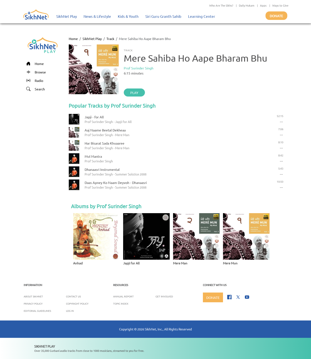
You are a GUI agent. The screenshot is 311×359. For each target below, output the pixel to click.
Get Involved (164, 296)
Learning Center (201, 16)
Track (110, 38)
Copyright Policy (77, 303)
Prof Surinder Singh (138, 68)
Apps (263, 5)
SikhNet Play (66, 16)
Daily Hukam (246, 5)
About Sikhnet (33, 296)
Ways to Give (280, 5)
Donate (276, 16)
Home (73, 38)
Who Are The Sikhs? (221, 5)
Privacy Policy (33, 303)
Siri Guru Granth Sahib (163, 16)
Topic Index (120, 303)
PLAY (134, 92)
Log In (70, 310)
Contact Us (73, 296)
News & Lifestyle (97, 16)
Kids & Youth (128, 16)
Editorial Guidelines (37, 310)
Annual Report (123, 296)
